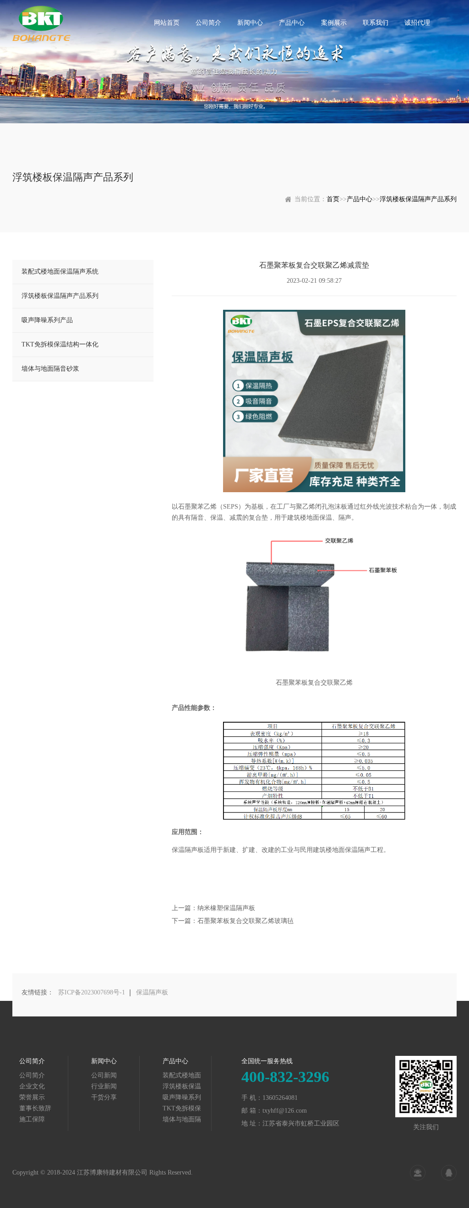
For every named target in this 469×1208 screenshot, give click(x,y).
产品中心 (292, 22)
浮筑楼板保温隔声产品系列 (418, 199)
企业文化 (32, 1086)
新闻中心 (250, 22)
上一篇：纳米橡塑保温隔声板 (213, 908)
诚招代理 (417, 22)
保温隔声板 (152, 992)
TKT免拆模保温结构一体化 (60, 344)
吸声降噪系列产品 (47, 320)
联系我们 (375, 22)
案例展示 (334, 22)
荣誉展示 (32, 1097)
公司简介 (208, 22)
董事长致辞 (35, 1108)
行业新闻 (104, 1086)
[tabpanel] (234, 61)
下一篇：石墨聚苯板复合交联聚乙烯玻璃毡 (233, 920)
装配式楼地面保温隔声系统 (60, 271)
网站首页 (167, 22)
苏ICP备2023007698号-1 (91, 992)
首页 (333, 199)
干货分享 (104, 1097)
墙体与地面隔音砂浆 (50, 368)
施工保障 (32, 1119)
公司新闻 (104, 1075)
